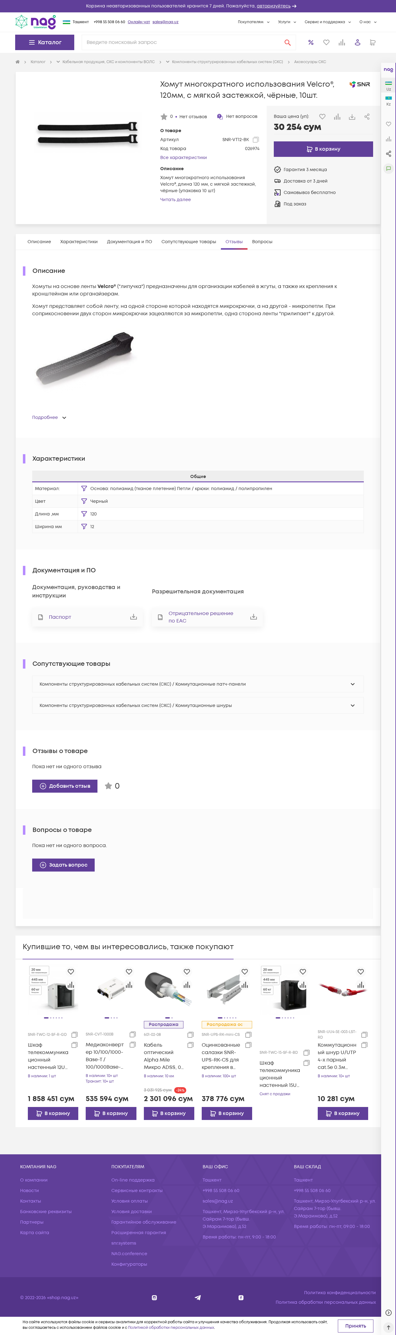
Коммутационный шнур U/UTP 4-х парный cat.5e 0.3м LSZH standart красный (337, 1056)
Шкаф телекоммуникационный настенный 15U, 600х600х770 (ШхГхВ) (280, 1074)
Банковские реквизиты (46, 1212)
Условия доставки (131, 1212)
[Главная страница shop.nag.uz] (35, 22)
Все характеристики (183, 158)
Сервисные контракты (137, 1191)
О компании (34, 1180)
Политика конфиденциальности (340, 1293)
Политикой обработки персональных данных (171, 1327)
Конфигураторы (129, 1264)
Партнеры (32, 1222)
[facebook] (241, 1298)
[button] (198, 6)
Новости (29, 1191)
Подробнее (45, 417)
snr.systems (123, 1243)
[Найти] (287, 42)
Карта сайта (34, 1233)
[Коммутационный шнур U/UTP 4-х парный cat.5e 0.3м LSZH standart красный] (343, 989)
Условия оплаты (129, 1201)
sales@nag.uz (166, 22)
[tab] (39, 242)
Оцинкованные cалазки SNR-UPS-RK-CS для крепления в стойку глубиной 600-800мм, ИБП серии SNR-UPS (221, 1056)
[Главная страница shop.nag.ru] (17, 62)
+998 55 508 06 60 (109, 22)
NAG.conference (129, 1254)
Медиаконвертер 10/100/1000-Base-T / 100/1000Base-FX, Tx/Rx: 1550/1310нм (105, 1056)
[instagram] (154, 1298)
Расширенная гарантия (138, 1233)
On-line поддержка (133, 1180)
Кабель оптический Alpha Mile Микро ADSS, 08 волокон (164, 1056)
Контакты (30, 1201)
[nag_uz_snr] (198, 1298)
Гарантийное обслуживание (143, 1222)
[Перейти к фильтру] (84, 488)
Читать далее (175, 200)
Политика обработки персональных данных (326, 1302)
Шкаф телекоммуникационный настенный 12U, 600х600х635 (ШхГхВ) (48, 1056)
